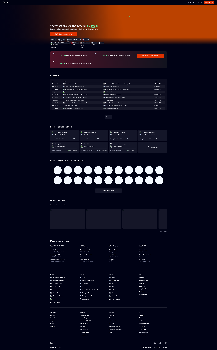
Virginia (111, 260)
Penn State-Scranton (75, 39)
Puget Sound (113, 255)
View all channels (108, 190)
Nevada (111, 245)
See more (108, 117)
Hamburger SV (55, 255)
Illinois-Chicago (55, 250)
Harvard (87, 39)
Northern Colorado (86, 255)
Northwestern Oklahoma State (61, 43)
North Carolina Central (146, 255)
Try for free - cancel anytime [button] (64, 34)
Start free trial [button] (209, 2)
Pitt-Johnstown (84, 260)
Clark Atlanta (86, 43)
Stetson (82, 245)
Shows (58, 205)
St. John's (76, 43)
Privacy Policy (156, 347)
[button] (161, 231)
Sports (52, 205)
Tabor (95, 43)
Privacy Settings (143, 332)
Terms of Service (147, 347)
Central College (114, 250)
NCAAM (63, 39)
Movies (64, 205)
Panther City (142, 245)
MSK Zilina (142, 260)
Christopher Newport (57, 245)
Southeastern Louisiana (57, 260)
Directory (164, 347)
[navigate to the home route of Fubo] (5, 2)
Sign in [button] (200, 2)
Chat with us (142, 335)
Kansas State (143, 250)
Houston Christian (85, 250)
